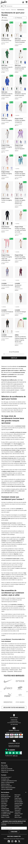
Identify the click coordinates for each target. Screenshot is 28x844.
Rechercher (9, 6)
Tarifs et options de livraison (8, 787)
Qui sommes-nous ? (6, 777)
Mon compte (4, 765)
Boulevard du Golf (5, 796)
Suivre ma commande (6, 768)
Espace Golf (4, 801)
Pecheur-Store (18, 800)
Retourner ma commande (7, 770)
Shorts (20, 669)
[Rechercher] (5, 6)
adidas (17, 335)
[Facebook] (9, 841)
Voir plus (14, 358)
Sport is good (18, 808)
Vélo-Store (17, 815)
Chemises (23, 668)
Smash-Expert (18, 805)
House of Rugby (5, 810)
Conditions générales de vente (9, 780)
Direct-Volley (4, 800)
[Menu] (1, 6)
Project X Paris (19, 118)
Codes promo (4, 772)
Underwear (3, 671)
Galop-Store (4, 805)
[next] (27, 692)
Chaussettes (10, 671)
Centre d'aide (4, 767)
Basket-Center (4, 795)
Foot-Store (4, 803)
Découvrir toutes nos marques (14, 707)
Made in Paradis (5, 817)
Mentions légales (5, 784)
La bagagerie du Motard (7, 812)
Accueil (3, 9)
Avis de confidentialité (6, 789)
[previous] (1, 692)
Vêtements (13, 9)
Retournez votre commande (14, 746)
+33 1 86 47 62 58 (14, 724)
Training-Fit (17, 810)
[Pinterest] (16, 841)
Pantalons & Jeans (13, 669)
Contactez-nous (14, 719)
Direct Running (5, 798)
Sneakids (17, 807)
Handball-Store (5, 808)
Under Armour (5, 39)
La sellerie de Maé (6, 814)
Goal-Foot (3, 807)
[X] (19, 841)
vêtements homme (11, 382)
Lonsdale (4, 283)
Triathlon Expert (19, 814)
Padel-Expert (18, 798)
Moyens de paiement (6, 786)
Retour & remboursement (7, 782)
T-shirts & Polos (5, 669)
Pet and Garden (19, 801)
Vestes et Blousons (5, 668)
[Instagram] (12, 841)
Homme (8, 9)
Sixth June (18, 39)
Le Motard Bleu (5, 815)
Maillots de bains (18, 671)
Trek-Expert (17, 812)
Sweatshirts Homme (15, 668)
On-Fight (17, 796)
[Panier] (26, 2)
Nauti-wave (17, 795)
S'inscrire (14, 831)
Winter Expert (18, 817)
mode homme (16, 384)
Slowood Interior (19, 803)
